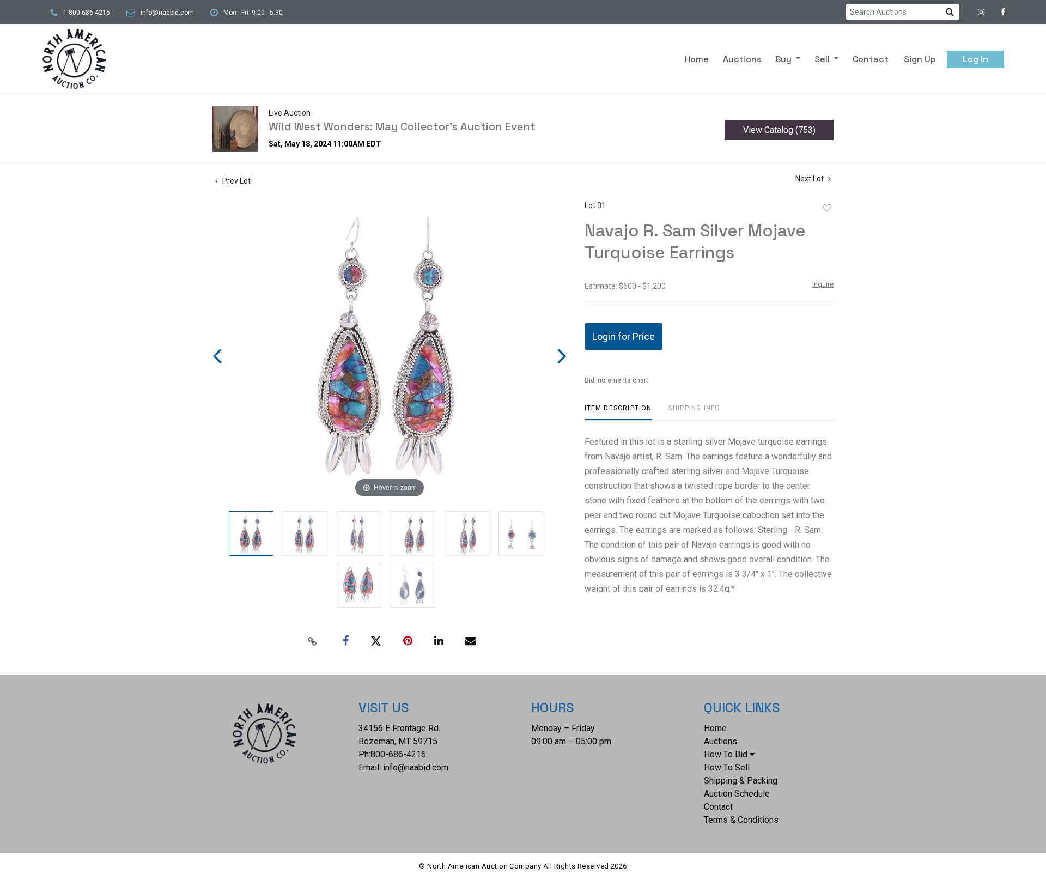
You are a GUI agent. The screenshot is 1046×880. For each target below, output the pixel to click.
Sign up (920, 59)
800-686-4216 (398, 754)
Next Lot (810, 178)
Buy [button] (784, 59)
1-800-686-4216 (86, 12)
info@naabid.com (167, 12)
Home (697, 59)
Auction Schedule (737, 793)
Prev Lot (236, 181)
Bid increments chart (616, 380)
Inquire (823, 284)
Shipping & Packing (740, 780)
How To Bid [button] (725, 754)
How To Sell (727, 767)
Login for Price (623, 336)
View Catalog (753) (779, 130)
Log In (975, 59)
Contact (871, 59)
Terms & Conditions (741, 820)
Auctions (742, 59)
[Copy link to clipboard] (312, 641)
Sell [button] (823, 59)
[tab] (618, 412)
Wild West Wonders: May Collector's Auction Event (402, 126)
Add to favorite (827, 208)
